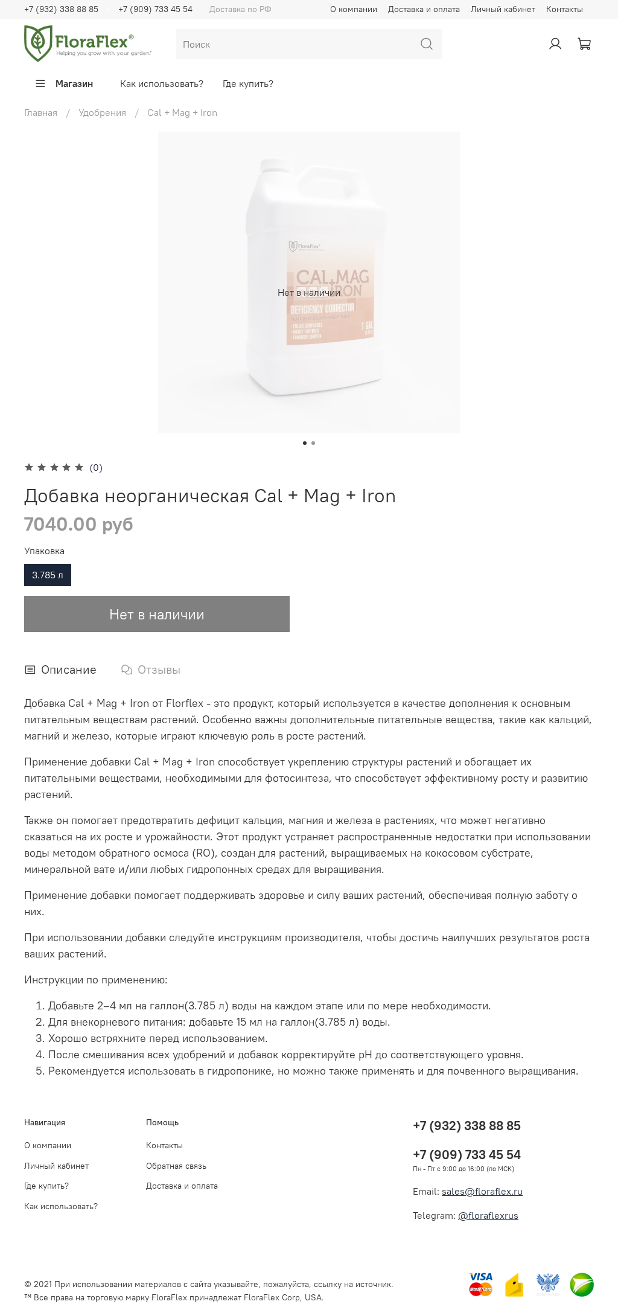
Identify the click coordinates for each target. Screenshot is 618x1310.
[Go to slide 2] (313, 443)
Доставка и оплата (424, 9)
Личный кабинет (503, 9)
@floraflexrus (488, 1215)
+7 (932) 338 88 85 (61, 9)
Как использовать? (161, 83)
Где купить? (248, 83)
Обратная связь (176, 1165)
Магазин (74, 83)
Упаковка (44, 551)
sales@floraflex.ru (482, 1191)
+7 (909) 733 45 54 (155, 9)
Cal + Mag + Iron (182, 112)
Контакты (564, 9)
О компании (353, 9)
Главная (40, 112)
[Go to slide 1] (305, 443)
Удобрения (102, 112)
